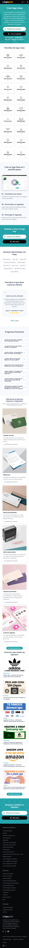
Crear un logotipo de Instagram (10, 861)
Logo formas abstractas (10, 262)
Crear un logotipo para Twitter (10, 863)
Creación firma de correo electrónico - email (13, 854)
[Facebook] (3, 931)
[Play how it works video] (14, 182)
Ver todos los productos (8, 851)
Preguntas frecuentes (8, 909)
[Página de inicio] (8, 2)
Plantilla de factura (7, 856)
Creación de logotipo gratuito (9, 880)
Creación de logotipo (7, 830)
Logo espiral (23, 259)
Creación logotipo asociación (9, 887)
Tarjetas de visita (7, 837)
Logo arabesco (6, 259)
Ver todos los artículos (14, 794)
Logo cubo (15, 259)
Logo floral (22, 265)
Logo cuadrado (14, 271)
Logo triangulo (21, 262)
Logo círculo (15, 265)
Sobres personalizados (8, 847)
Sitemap (4, 942)
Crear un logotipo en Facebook (10, 859)
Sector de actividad (7, 876)
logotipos (5, 833)
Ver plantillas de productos (10, 444)
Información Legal (7, 939)
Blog (4, 899)
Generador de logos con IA (9, 835)
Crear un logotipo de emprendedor (11, 883)
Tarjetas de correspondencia (9, 842)
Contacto (5, 912)
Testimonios (5, 892)
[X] (5, 931)
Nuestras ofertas (7, 897)
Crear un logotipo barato (8, 885)
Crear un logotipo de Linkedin (9, 866)
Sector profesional (7, 878)
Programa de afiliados (8, 907)
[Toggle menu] (27, 2)
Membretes (5, 840)
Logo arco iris (6, 265)
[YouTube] (8, 931)
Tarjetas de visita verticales (9, 844)
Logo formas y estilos (19, 268)
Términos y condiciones (18, 939)
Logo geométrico (8, 268)
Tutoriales (5, 894)
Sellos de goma (6, 849)
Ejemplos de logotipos (8, 873)
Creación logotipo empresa (9, 890)
